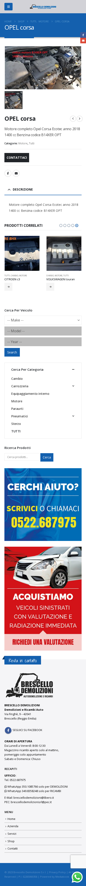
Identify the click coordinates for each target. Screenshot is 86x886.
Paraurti (17, 409)
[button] (8, 6)
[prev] (73, 119)
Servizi (11, 834)
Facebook (7, 173)
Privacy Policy (57, 872)
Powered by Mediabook (54, 876)
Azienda (12, 826)
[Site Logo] (43, 6)
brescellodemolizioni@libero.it (33, 798)
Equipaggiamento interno (30, 393)
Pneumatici (19, 416)
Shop (11, 841)
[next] (80, 119)
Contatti (12, 848)
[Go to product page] (22, 253)
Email (16, 173)
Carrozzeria (19, 386)
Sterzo (16, 424)
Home (11, 819)
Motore (23, 143)
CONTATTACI (17, 157)
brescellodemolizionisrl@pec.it (31, 802)
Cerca (47, 457)
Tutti (31, 143)
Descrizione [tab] (23, 189)
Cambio (14, 275)
